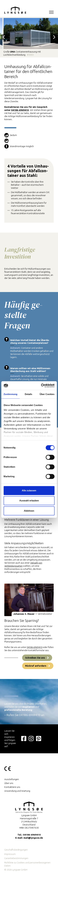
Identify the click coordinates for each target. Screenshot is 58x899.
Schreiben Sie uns (35, 657)
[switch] (50, 457)
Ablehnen (29, 510)
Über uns (8, 783)
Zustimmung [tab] (10, 394)
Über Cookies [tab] (47, 394)
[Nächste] (54, 37)
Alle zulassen (29, 490)
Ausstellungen (11, 779)
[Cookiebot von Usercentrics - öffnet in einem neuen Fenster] (41, 386)
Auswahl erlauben (29, 500)
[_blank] (23, 738)
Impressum (10, 854)
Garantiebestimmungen (16, 858)
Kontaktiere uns (12, 787)
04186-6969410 (20, 110)
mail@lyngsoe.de (33, 837)
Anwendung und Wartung (17, 791)
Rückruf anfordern (35, 665)
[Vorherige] (4, 37)
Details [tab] (28, 394)
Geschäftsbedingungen (16, 849)
